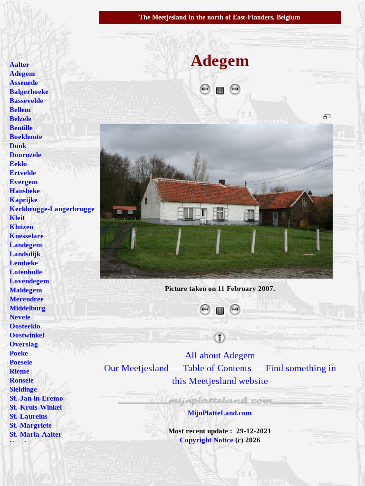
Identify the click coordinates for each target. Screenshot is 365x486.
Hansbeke (25, 191)
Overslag (24, 344)
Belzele (20, 118)
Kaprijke (24, 200)
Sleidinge (23, 389)
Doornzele (25, 155)
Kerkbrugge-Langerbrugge (52, 209)
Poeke (19, 353)
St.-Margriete (31, 425)
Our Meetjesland (136, 368)
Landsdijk (25, 254)
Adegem (22, 73)
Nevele (20, 317)
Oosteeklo (25, 326)
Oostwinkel (27, 335)
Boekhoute (26, 136)
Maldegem (26, 290)
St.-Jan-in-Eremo (36, 398)
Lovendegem (29, 281)
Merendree (27, 299)
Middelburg (28, 308)
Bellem (20, 109)
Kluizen (21, 227)
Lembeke (24, 263)
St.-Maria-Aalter (36, 434)
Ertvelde (23, 173)
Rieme (19, 371)
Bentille (21, 127)
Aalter (19, 64)
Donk (18, 146)
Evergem (24, 182)
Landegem (26, 245)
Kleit (17, 218)
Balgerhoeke (29, 91)
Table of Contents (217, 368)
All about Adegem (220, 355)
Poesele (21, 362)
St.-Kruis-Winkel (36, 407)
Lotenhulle (26, 272)
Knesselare (27, 236)
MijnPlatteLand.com (220, 413)
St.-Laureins (29, 416)
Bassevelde (26, 100)
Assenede (24, 82)
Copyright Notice (206, 440)
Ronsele (22, 380)
